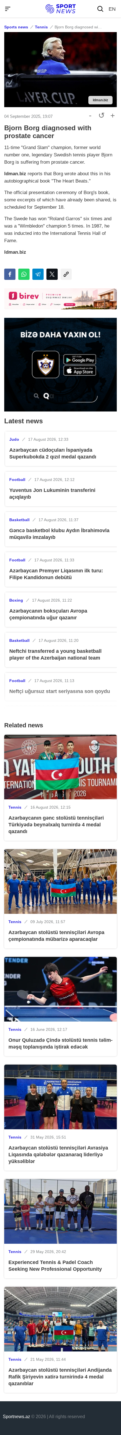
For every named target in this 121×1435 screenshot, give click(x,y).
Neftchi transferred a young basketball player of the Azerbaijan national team (55, 654)
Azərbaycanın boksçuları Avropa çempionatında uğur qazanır (48, 614)
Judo (14, 439)
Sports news (16, 27)
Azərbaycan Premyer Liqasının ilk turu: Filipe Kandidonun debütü (56, 574)
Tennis (41, 27)
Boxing (16, 600)
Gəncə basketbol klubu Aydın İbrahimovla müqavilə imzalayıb (59, 534)
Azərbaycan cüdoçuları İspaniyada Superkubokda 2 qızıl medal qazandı (52, 453)
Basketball (19, 520)
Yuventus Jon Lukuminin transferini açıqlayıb (52, 493)
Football (17, 479)
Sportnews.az (16, 1416)
